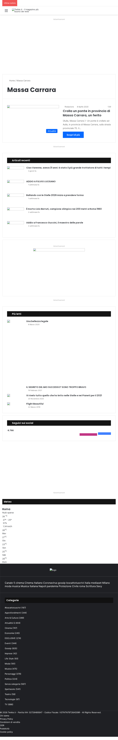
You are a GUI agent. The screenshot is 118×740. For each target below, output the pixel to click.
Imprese (8, 653)
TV (6, 704)
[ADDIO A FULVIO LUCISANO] (15, 185)
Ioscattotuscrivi (75, 582)
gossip (62, 582)
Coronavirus (50, 582)
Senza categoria (12, 684)
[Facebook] (117, 735)
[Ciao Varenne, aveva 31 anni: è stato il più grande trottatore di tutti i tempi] (15, 172)
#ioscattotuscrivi (13, 607)
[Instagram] (110, 735)
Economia (9, 633)
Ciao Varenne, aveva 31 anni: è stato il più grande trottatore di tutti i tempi (68, 167)
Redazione (69, 107)
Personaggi (10, 674)
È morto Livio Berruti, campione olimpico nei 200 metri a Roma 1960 (64, 208)
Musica (8, 668)
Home (12, 80)
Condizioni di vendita (10, 722)
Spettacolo (10, 689)
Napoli (42, 586)
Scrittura (91, 586)
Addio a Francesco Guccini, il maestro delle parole (54, 222)
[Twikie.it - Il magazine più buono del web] (26, 10)
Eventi (8, 643)
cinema (20, 582)
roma (82, 586)
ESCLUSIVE (10, 638)
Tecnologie (10, 699)
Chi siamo (4, 715)
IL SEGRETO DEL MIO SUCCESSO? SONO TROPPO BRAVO (56, 387)
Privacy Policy (6, 719)
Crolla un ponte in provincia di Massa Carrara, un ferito (86, 113)
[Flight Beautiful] (8, 403)
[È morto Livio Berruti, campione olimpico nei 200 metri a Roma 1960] (15, 213)
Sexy (99, 586)
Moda (7, 663)
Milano (106, 582)
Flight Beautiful (34, 403)
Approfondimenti (13, 612)
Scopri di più (73, 134)
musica (16, 586)
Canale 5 (10, 582)
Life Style (9, 658)
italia (87, 582)
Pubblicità (4, 728)
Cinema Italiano (34, 582)
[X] (115, 735)
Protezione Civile (69, 586)
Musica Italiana (29, 586)
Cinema (8, 628)
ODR (2, 725)
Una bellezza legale (37, 321)
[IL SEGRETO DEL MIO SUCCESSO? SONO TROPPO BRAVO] (58, 357)
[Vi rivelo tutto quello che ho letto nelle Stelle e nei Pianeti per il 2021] (8, 395)
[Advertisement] (59, 50)
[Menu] (6, 11)
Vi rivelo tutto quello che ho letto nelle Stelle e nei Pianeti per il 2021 (64, 395)
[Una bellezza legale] (8, 321)
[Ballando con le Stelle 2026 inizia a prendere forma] (15, 199)
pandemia (52, 586)
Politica (8, 679)
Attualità (9, 623)
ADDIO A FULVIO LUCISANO (41, 181)
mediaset (96, 582)
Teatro (8, 694)
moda (8, 586)
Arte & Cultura (11, 618)
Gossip (8, 648)
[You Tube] (112, 735)
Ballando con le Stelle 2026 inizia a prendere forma (55, 195)
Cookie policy (6, 732)
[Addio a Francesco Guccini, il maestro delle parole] (15, 227)
